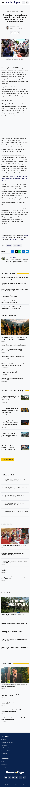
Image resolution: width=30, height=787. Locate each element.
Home (8, 11)
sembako (9, 245)
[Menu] (2, 2)
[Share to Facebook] (12, 251)
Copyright (4, 745)
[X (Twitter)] (9, 777)
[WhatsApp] (24, 777)
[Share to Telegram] (27, 251)
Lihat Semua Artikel (8, 459)
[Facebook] (5, 777)
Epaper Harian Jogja (16, 239)
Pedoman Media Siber (7, 742)
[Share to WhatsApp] (19, 251)
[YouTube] (16, 777)
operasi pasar (17, 245)
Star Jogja (4, 766)
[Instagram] (13, 777)
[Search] (23, 2)
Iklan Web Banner (6, 750)
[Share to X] (16, 251)
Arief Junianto (11, 257)
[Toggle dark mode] (27, 2)
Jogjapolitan (15, 11)
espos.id (3, 761)
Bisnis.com (4, 764)
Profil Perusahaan (6, 747)
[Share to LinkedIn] (23, 251)
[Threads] (20, 777)
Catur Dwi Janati (14, 26)
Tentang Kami (5, 739)
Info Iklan (4, 753)
